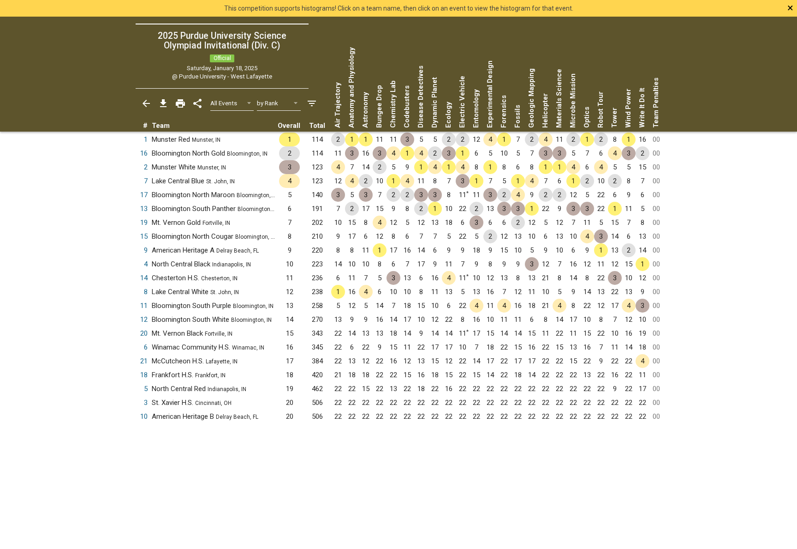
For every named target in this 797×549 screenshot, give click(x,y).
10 (144, 416)
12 (144, 319)
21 (144, 361)
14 (144, 278)
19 (144, 222)
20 (144, 333)
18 (144, 375)
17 (144, 195)
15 (144, 236)
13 (144, 209)
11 (144, 306)
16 (144, 153)
